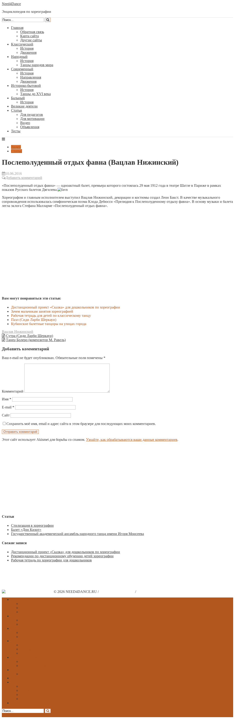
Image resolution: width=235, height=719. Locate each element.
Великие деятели (24, 106)
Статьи (16, 110)
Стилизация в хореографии (32, 525)
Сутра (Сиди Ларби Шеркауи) (29, 336)
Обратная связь (32, 32)
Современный (22, 69)
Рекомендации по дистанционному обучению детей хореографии (62, 556)
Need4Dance (11, 4)
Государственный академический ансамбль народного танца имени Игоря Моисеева (77, 534)
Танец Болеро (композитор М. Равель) (36, 340)
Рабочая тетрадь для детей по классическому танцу (51, 315)
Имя (6, 399)
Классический (22, 44)
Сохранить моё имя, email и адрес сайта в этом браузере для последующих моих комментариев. (81, 424)
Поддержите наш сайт (117, 592)
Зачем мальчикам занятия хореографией (42, 311)
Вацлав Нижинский (17, 332)
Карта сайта (29, 36)
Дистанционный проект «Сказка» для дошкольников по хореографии (65, 307)
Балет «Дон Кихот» (26, 530)
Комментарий (12, 391)
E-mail (8, 407)
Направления (30, 77)
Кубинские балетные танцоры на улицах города (48, 324)
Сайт (6, 415)
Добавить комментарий (24, 178)
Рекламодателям (149, 592)
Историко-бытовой (26, 86)
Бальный (18, 98)
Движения (28, 52)
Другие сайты (31, 40)
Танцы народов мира (36, 65)
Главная (17, 28)
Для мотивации (32, 119)
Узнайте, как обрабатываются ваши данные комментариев (131, 440)
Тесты (15, 131)
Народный (19, 57)
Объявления (29, 127)
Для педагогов (31, 114)
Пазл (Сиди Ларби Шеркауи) (33, 320)
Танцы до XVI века (35, 94)
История (27, 48)
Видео (25, 123)
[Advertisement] (117, 477)
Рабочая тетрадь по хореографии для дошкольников (51, 560)
